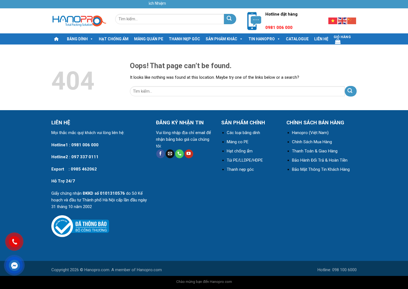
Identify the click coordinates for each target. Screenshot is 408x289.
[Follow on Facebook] (160, 153)
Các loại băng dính (243, 132)
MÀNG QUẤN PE (148, 39)
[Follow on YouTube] (189, 153)
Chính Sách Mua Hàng (312, 141)
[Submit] (230, 19)
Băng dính (77, 39)
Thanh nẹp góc (184, 39)
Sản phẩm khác (221, 39)
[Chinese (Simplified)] (352, 20)
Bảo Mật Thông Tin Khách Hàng (321, 169)
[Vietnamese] (333, 20)
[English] (342, 20)
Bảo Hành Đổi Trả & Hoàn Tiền (319, 160)
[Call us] (179, 153)
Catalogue (297, 39)
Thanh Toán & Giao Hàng (315, 151)
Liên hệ (321, 39)
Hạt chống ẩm (114, 39)
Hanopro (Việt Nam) (310, 132)
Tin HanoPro (261, 39)
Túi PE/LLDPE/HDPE (245, 160)
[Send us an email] (170, 153)
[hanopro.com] (79, 21)
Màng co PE (237, 141)
